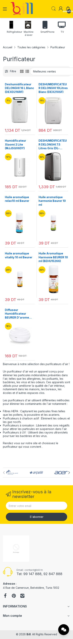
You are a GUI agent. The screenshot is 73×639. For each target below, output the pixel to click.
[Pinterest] (13, 596)
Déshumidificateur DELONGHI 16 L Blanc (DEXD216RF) (19, 88)
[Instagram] (22, 596)
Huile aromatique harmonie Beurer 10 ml (52, 200)
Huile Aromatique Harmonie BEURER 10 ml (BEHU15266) (53, 257)
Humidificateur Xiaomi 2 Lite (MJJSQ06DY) (15, 144)
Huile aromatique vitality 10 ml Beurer (18, 255)
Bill (28, 634)
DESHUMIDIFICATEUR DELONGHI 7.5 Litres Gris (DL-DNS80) (53, 144)
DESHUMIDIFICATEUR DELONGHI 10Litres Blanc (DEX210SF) (53, 88)
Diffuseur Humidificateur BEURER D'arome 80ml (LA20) (17, 314)
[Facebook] (5, 596)
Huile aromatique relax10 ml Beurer (17, 199)
